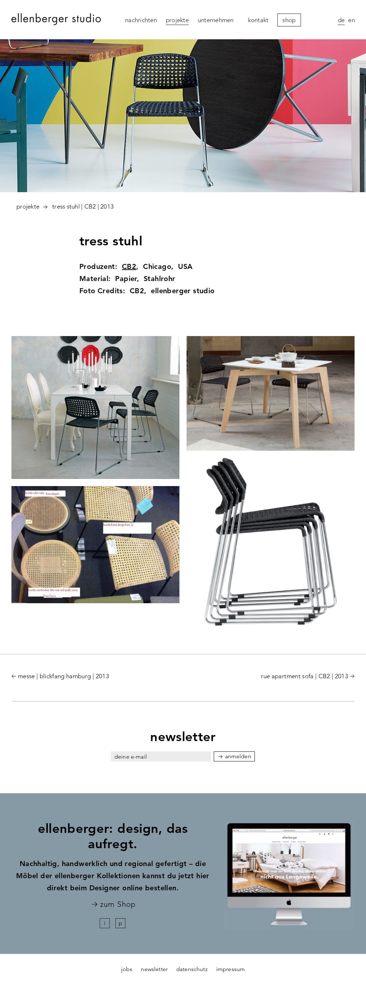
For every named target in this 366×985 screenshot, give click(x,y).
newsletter (154, 969)
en (351, 20)
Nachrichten (141, 20)
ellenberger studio (56, 20)
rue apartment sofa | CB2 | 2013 (304, 676)
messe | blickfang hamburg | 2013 (63, 676)
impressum (230, 969)
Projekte (177, 20)
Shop (289, 20)
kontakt (258, 20)
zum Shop (117, 904)
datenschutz (192, 969)
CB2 (129, 266)
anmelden (238, 756)
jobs (127, 969)
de (341, 20)
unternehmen (216, 20)
